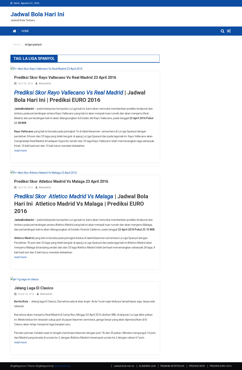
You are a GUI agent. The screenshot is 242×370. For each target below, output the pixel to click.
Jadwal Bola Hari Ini (37, 14)
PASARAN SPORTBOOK (172, 366)
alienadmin (45, 83)
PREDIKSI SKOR (197, 366)
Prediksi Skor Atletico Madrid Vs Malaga (63, 196)
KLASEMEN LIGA (147, 366)
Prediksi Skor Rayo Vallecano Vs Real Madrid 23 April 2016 (65, 77)
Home (25, 31)
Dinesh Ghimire (62, 366)
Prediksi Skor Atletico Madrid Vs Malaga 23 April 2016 (61, 181)
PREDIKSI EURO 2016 (221, 366)
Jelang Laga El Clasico (33, 288)
